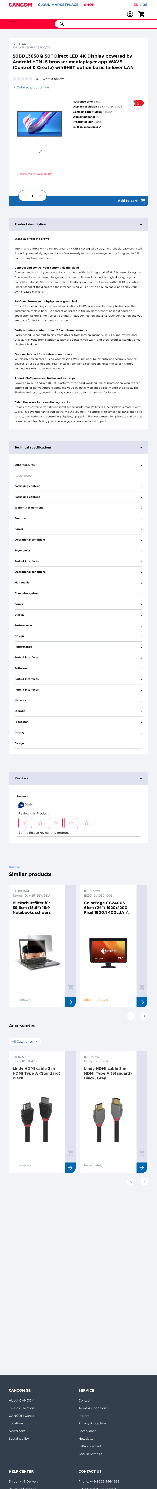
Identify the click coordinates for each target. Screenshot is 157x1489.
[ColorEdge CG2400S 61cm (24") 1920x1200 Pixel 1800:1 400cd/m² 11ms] (108, 953)
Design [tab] (19, 636)
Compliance (87, 1431)
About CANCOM (21, 1400)
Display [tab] (19, 614)
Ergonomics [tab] (22, 550)
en (135, 4)
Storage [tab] (20, 711)
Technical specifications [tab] (33, 447)
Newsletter (86, 1438)
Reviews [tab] (21, 778)
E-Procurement (89, 1446)
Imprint (83, 1416)
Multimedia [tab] (22, 582)
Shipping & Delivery (23, 1481)
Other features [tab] (25, 465)
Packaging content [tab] (27, 486)
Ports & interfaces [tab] (27, 561)
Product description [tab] (30, 224)
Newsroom (17, 1431)
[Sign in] (130, 14)
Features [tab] (21, 518)
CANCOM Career (21, 1416)
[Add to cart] (70, 987)
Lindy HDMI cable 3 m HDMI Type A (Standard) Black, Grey (108, 1073)
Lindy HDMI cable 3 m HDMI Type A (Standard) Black (37, 1073)
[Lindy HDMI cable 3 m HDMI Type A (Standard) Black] (37, 1118)
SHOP (89, 4)
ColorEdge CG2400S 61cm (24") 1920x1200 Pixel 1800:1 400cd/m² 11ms (106, 907)
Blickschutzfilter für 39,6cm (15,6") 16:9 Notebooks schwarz (32, 907)
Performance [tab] (23, 625)
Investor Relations (22, 1408)
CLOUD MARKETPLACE (58, 4)
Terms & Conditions (93, 1408)
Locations (16, 1423)
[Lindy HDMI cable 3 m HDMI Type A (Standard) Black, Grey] (108, 1118)
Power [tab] (19, 529)
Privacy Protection (92, 1423)
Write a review (53, 79)
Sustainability (19, 1438)
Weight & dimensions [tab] (29, 507)
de (144, 4)
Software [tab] (21, 668)
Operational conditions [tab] (30, 539)
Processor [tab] (21, 722)
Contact (84, 1400)
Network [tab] (20, 700)
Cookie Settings (90, 1454)
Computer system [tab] (26, 593)
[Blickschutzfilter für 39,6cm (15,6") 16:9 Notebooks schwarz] (37, 953)
